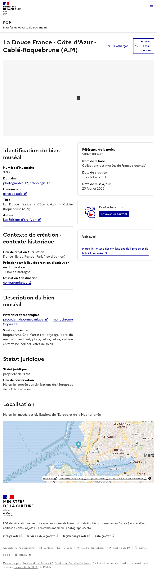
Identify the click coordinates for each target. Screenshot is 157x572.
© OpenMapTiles (96, 478)
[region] (78, 452)
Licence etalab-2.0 (24, 567)
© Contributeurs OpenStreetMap (126, 478)
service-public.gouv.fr (41, 536)
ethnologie (38, 183)
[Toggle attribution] (149, 478)
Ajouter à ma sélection (146, 46)
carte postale (12, 193)
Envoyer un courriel (114, 214)
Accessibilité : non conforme (18, 548)
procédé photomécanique (23, 319)
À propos (67, 548)
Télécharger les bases (92, 548)
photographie (13, 183)
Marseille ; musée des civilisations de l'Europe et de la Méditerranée (115, 251)
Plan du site (25, 555)
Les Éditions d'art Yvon (19, 219)
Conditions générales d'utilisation (73, 563)
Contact (48, 548)
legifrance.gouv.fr (74, 536)
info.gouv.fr (10, 536)
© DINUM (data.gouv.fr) (71, 478)
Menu (151, 5)
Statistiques (119, 548)
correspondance (15, 282)
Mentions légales (12, 563)
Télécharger (120, 46)
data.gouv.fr (103, 536)
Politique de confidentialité (38, 563)
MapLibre (48, 478)
